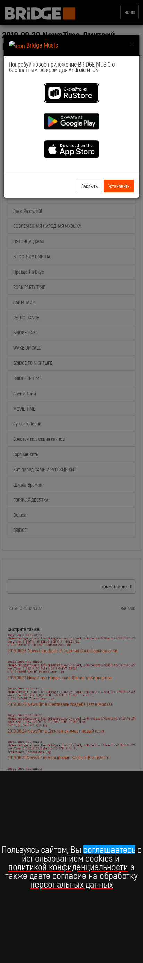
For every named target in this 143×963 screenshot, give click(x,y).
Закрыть (89, 186)
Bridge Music (41, 45)
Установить (118, 186)
